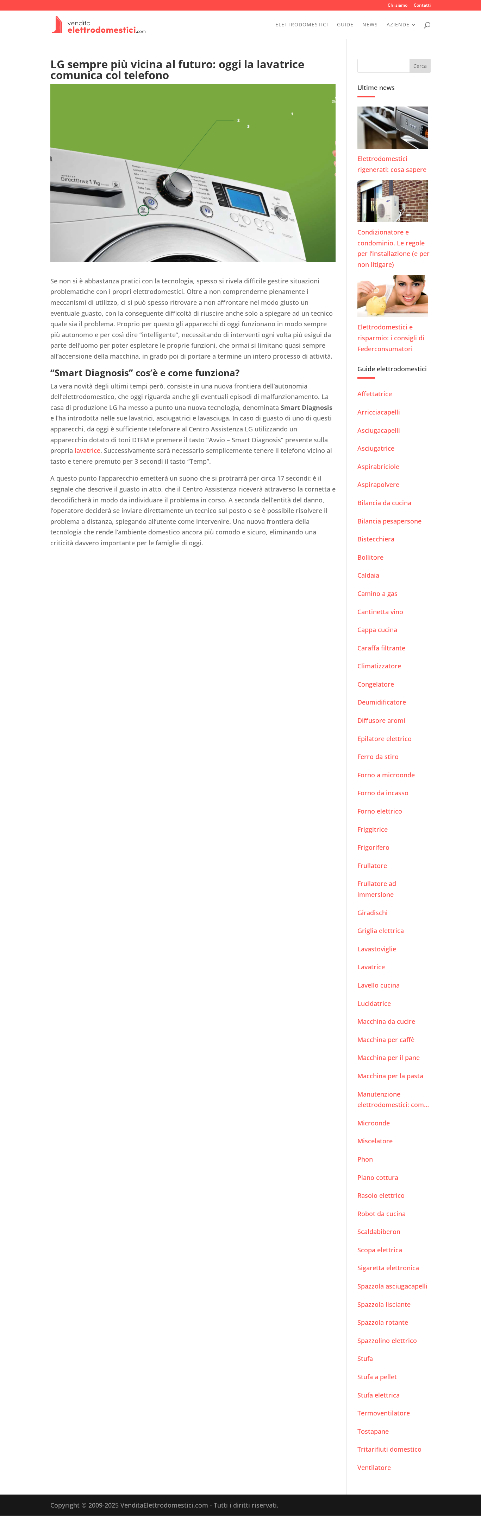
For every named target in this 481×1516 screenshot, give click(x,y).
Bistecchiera (375, 539)
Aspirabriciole (378, 466)
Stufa (365, 1358)
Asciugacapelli (378, 430)
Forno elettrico (379, 811)
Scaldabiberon (378, 1231)
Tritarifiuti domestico (389, 1449)
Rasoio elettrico (381, 1195)
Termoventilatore (383, 1413)
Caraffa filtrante (381, 648)
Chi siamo (397, 5)
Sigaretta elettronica (388, 1268)
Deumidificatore (381, 702)
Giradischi (372, 912)
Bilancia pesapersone (389, 521)
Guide (345, 25)
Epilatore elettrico (384, 738)
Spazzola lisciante (384, 1304)
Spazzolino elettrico (387, 1340)
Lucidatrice (374, 1003)
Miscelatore (375, 1141)
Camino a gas (377, 593)
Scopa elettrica (379, 1250)
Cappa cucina (377, 629)
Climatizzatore (379, 666)
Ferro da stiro (378, 756)
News (370, 25)
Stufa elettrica (378, 1395)
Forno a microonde (386, 775)
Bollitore (370, 557)
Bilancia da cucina (384, 503)
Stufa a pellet (377, 1377)
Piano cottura (377, 1177)
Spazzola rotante (382, 1322)
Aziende (398, 25)
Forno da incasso (382, 793)
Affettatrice (374, 394)
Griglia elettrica (380, 930)
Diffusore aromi (381, 720)
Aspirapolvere (378, 484)
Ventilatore (374, 1467)
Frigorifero (373, 847)
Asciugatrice (375, 448)
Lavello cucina (378, 985)
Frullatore (372, 865)
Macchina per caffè (385, 1039)
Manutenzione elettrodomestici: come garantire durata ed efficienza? (392, 1100)
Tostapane (373, 1431)
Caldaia (368, 575)
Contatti (422, 5)
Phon (365, 1159)
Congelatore (375, 684)
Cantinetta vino (380, 612)
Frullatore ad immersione (376, 889)
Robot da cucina (381, 1213)
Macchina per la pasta (390, 1076)
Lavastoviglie (376, 949)
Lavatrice (371, 967)
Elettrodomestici (301, 25)
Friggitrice (372, 829)
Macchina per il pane (388, 1057)
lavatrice (87, 450)
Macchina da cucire (386, 1021)
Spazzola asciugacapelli (392, 1286)
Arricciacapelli (378, 412)
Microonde (373, 1123)
